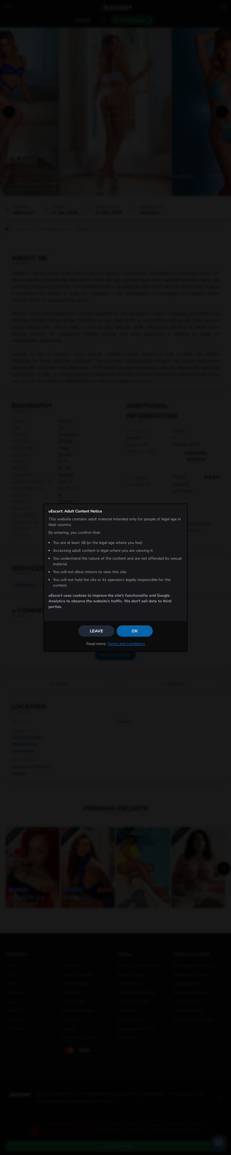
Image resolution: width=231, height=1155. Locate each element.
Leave (96, 631)
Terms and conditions (126, 643)
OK (135, 631)
